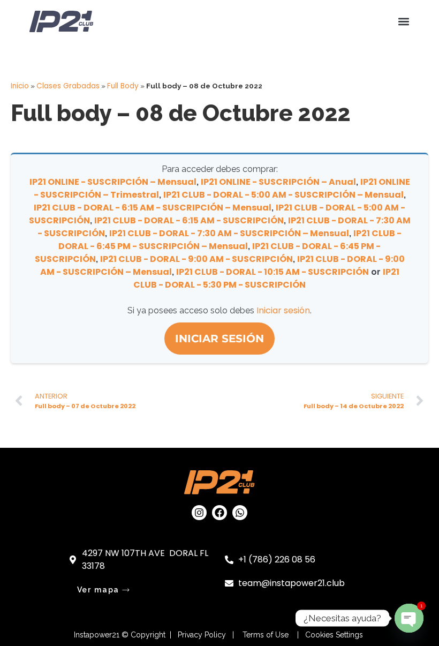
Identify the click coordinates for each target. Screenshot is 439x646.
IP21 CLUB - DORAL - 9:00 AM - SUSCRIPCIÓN (196, 259)
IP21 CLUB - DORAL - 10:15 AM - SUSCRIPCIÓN (272, 272)
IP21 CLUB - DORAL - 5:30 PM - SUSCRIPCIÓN (266, 278)
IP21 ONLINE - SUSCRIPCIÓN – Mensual (112, 182)
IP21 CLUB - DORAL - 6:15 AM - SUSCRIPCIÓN (189, 220)
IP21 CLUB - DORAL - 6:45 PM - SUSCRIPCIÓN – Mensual (230, 239)
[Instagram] (199, 512)
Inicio (20, 86)
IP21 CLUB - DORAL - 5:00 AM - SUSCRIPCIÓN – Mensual (283, 195)
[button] (403, 22)
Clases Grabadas (68, 86)
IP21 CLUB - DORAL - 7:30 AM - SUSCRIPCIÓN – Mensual (229, 233)
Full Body (123, 86)
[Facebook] (219, 512)
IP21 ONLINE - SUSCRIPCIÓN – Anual (278, 182)
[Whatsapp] (239, 512)
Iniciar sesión (283, 310)
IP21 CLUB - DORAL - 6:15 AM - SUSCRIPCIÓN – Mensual (152, 207)
